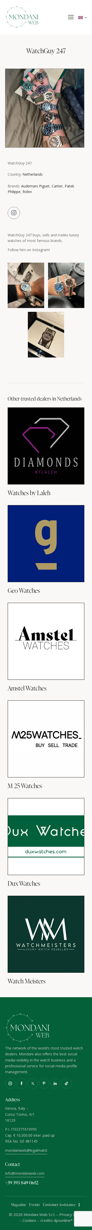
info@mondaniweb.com (24, 1173)
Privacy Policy (71, 1214)
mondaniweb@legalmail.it (26, 1150)
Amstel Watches (27, 688)
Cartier (57, 186)
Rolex (27, 191)
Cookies (29, 1220)
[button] (71, 17)
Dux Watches (24, 883)
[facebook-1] (21, 1083)
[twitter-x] (33, 1083)
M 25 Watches (25, 786)
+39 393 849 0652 (21, 1182)
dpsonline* (63, 1220)
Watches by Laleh (29, 493)
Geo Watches (24, 590)
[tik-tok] (66, 1083)
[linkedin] (55, 1083)
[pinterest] (44, 1083)
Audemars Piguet (35, 186)
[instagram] (10, 1083)
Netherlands (32, 174)
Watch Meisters (26, 981)
